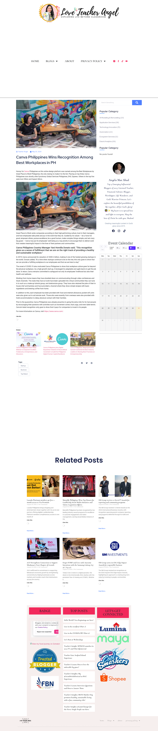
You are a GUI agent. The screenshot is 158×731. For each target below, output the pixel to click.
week (126, 248)
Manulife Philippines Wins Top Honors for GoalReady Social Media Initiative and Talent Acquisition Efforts (78, 502)
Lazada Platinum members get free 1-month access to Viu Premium (41, 501)
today (102, 249)
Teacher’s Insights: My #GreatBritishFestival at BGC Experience (75, 676)
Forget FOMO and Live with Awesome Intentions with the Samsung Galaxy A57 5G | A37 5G (78, 564)
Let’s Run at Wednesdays (73, 639)
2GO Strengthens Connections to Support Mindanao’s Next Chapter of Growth (42, 563)
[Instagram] (119, 231)
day (119, 248)
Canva (26, 171)
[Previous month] (101, 246)
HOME (35, 61)
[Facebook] (113, 231)
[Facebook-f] (118, 61)
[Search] (137, 102)
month (133, 248)
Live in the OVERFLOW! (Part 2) (77, 633)
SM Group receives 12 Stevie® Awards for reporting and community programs (114, 501)
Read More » (30, 531)
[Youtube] (126, 61)
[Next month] (105, 246)
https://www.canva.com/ (53, 311)
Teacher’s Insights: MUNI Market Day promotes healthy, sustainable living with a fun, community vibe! (78, 697)
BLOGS (50, 61)
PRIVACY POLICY (91, 61)
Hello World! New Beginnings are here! (79, 620)
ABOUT (69, 61)
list (140, 248)
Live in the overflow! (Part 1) (75, 626)
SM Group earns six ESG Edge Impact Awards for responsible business (113, 563)
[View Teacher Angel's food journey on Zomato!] (45, 644)
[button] (81, 363)
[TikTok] (124, 231)
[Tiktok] (122, 61)
